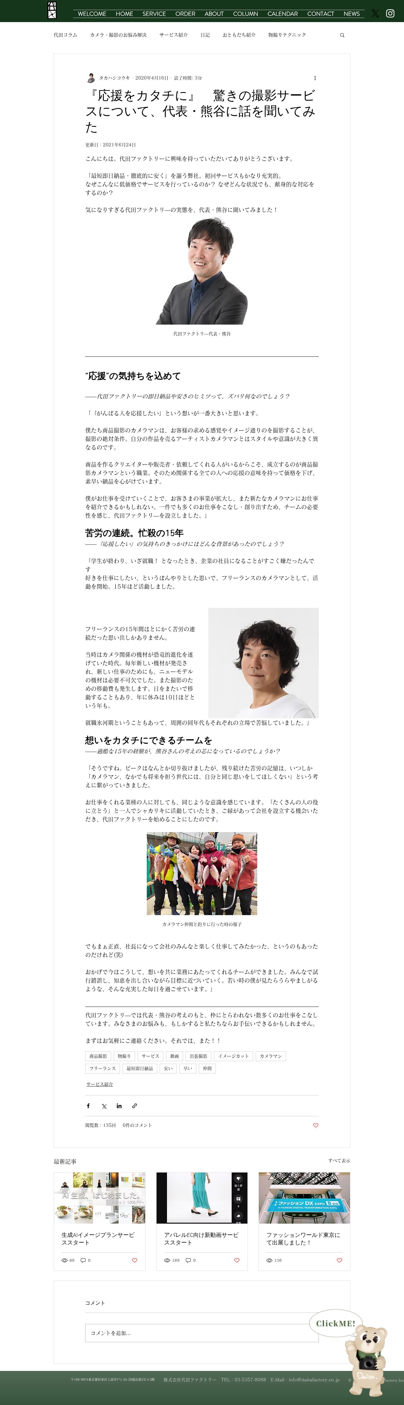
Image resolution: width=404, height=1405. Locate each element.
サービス (150, 1056)
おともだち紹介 (239, 34)
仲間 (207, 1068)
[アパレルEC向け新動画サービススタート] (202, 1198)
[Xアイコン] (375, 13)
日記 (205, 34)
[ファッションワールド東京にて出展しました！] (304, 1198)
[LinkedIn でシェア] (119, 1106)
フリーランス (102, 1068)
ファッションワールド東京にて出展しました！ (303, 1239)
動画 (174, 1056)
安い (168, 1068)
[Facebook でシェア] (88, 1106)
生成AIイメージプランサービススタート (98, 1239)
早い (187, 1068)
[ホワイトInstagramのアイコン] (390, 13)
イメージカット (233, 1056)
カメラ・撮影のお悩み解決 (118, 34)
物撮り (124, 1056)
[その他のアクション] (315, 78)
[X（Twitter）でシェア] (104, 1106)
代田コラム (65, 34)
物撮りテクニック (287, 34)
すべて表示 (339, 1160)
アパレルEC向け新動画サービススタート (201, 1239)
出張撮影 (198, 1056)
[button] (154, 14)
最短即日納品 (140, 1068)
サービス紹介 (173, 34)
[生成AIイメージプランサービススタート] (99, 1198)
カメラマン (271, 1056)
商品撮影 (98, 1056)
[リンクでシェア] (135, 1106)
